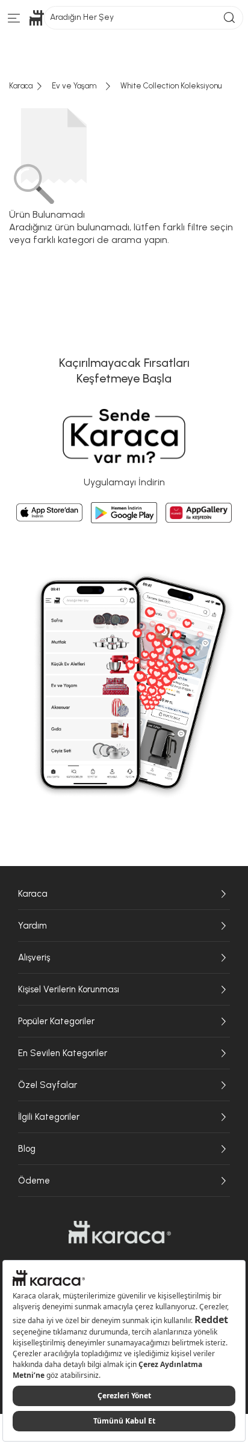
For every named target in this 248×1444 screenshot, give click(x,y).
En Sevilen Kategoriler (62, 1053)
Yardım (32, 925)
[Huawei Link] (199, 513)
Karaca (33, 893)
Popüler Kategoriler (56, 1021)
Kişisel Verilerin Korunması (68, 989)
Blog (27, 1148)
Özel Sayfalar (47, 1085)
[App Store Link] (49, 512)
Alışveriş (34, 957)
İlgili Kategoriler (48, 1116)
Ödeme (34, 1180)
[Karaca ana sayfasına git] (120, 1232)
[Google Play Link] (124, 513)
